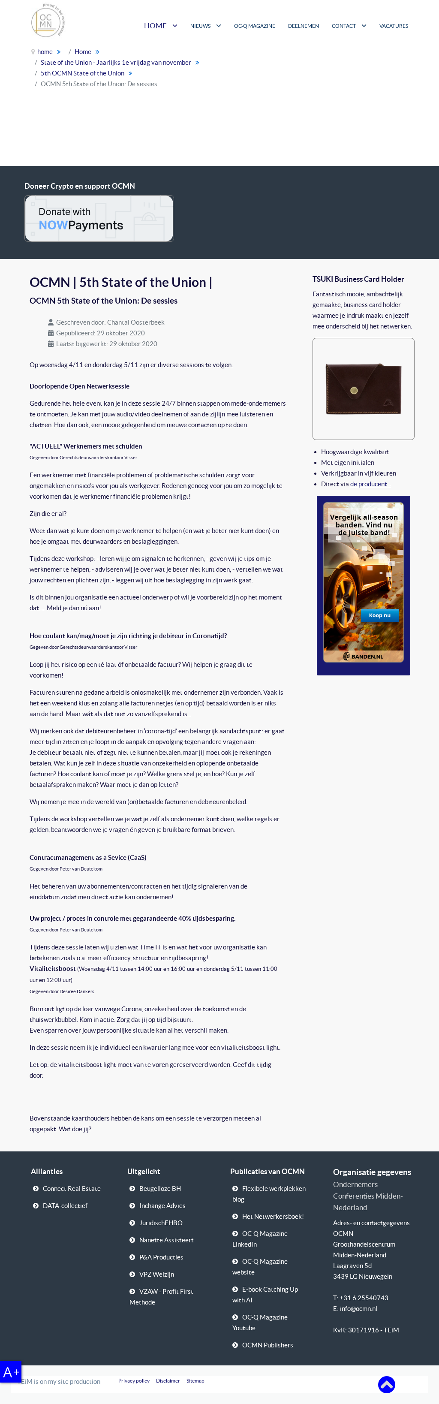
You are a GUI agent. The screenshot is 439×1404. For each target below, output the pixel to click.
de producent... (370, 484)
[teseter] (364, 388)
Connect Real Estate (72, 1188)
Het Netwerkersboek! (273, 1216)
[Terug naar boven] (386, 1384)
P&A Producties (161, 1257)
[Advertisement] (355, 103)
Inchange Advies (162, 1205)
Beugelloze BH (160, 1188)
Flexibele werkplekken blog (269, 1194)
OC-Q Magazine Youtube (260, 1323)
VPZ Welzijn (156, 1274)
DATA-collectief (65, 1205)
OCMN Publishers (267, 1345)
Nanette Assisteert (166, 1240)
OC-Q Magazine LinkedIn (260, 1239)
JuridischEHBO (161, 1222)
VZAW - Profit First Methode (161, 1297)
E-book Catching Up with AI (265, 1295)
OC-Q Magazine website (260, 1267)
